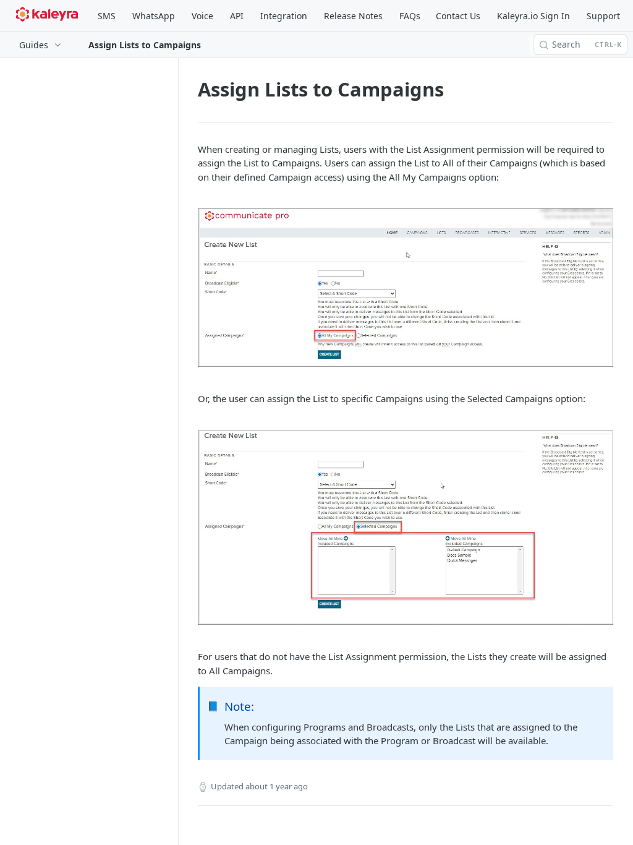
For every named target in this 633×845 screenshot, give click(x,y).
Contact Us (458, 16)
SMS (107, 16)
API (237, 16)
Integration (283, 16)
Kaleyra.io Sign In (533, 16)
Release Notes (353, 16)
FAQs (409, 16)
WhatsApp (153, 16)
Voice (202, 16)
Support (603, 16)
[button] (405, 287)
